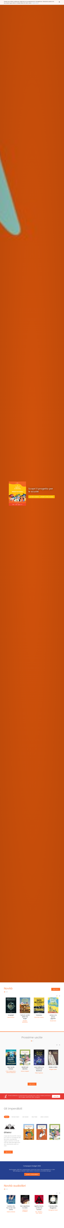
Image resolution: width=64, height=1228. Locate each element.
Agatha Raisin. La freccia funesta (39, 1207)
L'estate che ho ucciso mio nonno (10, 1207)
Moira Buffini (10, 1017)
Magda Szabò (53, 1069)
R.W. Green (39, 1213)
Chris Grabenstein (11, 1071)
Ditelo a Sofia (53, 1067)
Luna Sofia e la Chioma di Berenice (39, 1069)
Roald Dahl (53, 1020)
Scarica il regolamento (32, 1174)
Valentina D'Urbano (25, 1211)
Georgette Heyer (53, 1210)
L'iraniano (39, 1015)
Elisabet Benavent (25, 1021)
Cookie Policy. (35, 3)
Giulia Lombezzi (11, 1211)
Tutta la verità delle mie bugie (25, 1017)
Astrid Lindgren (25, 1071)
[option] (11, 1008)
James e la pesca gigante (53, 1017)
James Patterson (11, 1072)
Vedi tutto (55, 989)
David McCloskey (39, 1017)
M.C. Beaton (38, 1211)
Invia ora (56, 1096)
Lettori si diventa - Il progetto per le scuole (41, 496)
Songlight (11, 1015)
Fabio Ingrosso (39, 1073)
